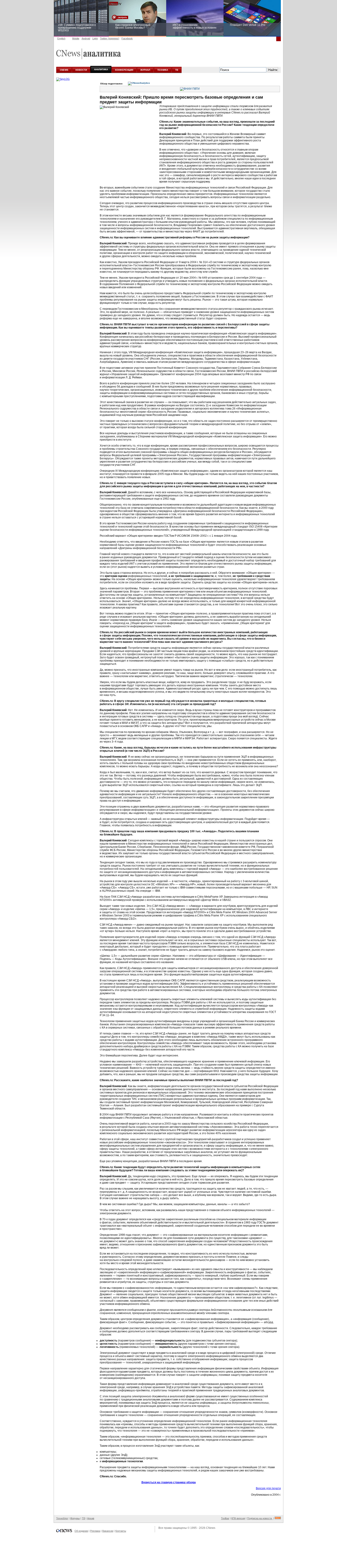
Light (95, 38)
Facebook (127, 38)
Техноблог (62, 1518)
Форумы (75, 1518)
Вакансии (107, 1531)
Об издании (81, 1531)
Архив (90, 1518)
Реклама (95, 1531)
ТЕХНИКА (162, 70)
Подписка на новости (260, 1518)
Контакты (120, 1531)
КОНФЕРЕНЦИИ (124, 70)
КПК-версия (238, 1518)
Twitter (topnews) (109, 38)
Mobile (75, 38)
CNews (210, 1528)
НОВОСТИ (81, 70)
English (61, 38)
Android (86, 38)
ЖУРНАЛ (145, 70)
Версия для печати (268, 1488)
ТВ (176, 70)
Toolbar (225, 1518)
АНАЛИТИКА (101, 69)
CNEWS (64, 70)
